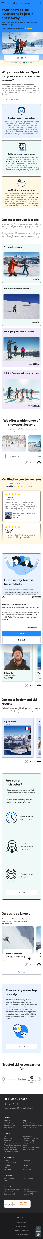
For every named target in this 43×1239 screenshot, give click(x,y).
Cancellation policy (29, 1192)
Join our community (30, 1127)
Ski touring (8, 1138)
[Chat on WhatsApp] (38, 1228)
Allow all (21, 633)
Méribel (25, 1165)
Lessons (7, 1133)
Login (6, 1181)
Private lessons (9, 1123)
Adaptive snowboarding (31, 1147)
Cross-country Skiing (30, 1138)
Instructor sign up (10, 1178)
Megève (7, 1165)
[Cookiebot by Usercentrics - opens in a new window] (32, 597)
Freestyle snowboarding (12, 1145)
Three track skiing (10, 1149)
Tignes (25, 1167)
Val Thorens (27, 1169)
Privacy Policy (21, 1223)
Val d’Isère (7, 1169)
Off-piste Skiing (28, 1141)
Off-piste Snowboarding (12, 1143)
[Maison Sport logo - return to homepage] (16, 1099)
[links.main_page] (21, 3)
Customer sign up (29, 1178)
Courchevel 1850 (10, 1163)
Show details (32, 627)
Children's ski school (11, 1152)
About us (7, 1121)
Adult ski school (28, 1149)
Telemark (7, 1141)
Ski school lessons (29, 1123)
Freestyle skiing (28, 1143)
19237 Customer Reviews (22, 1206)
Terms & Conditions (21, 1231)
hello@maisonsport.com (12, 1190)
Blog (24, 1121)
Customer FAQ (9, 1194)
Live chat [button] (26, 1190)
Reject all (21, 640)
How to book (8, 1192)
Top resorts (9, 1158)
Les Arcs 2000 (28, 1163)
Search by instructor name (31, 1125)
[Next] (39, 462)
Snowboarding (28, 1136)
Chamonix (26, 1161)
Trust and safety (9, 1127)
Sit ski (25, 1145)
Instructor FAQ (28, 1194)
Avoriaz (6, 1161)
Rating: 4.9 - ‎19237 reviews (29, 487)
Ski (5, 1136)
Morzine (7, 1167)
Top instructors (9, 1125)
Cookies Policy (21, 1227)
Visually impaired (10, 1147)
